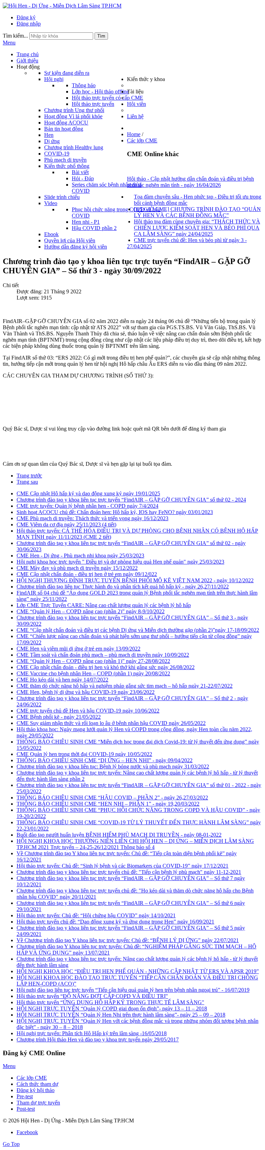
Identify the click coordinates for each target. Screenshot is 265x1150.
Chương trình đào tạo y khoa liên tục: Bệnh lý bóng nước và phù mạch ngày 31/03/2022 (113, 766)
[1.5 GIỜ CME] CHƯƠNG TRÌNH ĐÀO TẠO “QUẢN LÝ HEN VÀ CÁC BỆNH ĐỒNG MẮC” (197, 212)
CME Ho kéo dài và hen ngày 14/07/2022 (62, 680)
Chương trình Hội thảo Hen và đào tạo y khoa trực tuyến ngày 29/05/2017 (98, 1039)
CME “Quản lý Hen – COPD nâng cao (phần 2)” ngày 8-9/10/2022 (91, 611)
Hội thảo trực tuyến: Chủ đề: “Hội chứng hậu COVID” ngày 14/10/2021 (96, 915)
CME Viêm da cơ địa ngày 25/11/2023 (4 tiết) (66, 524)
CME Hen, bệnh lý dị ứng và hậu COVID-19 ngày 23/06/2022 (86, 692)
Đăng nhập (29, 24)
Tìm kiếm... (15, 36)
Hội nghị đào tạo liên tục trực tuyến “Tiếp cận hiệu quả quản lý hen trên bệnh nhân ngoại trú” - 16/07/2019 (133, 990)
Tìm (101, 36)
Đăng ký (26, 17)
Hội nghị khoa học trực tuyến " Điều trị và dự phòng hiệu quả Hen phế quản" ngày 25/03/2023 (120, 562)
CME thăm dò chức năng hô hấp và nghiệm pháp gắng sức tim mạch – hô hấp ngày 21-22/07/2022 (125, 686)
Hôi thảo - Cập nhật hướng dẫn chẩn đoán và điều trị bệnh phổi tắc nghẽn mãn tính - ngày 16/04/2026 (190, 182)
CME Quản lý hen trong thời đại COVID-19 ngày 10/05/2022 (84, 754)
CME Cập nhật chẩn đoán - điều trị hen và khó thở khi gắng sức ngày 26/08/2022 (106, 667)
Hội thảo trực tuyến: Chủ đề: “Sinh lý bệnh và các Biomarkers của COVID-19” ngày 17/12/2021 (122, 866)
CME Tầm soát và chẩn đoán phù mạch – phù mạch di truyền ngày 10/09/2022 (103, 655)
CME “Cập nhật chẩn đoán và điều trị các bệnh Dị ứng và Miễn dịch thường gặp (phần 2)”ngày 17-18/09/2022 (138, 630)
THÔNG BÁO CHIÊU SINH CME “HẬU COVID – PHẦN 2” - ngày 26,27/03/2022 (112, 797)
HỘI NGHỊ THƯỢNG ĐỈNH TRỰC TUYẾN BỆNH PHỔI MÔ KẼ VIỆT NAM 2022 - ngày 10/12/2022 (135, 580)
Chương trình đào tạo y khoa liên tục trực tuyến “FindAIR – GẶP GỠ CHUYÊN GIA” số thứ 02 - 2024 (131, 500)
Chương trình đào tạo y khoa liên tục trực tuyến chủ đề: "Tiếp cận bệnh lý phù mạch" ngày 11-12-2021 (129, 872)
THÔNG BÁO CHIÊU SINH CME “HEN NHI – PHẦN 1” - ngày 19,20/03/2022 (108, 804)
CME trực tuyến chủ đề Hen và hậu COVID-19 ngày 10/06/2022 (88, 711)
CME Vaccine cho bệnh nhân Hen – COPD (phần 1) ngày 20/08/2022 (93, 673)
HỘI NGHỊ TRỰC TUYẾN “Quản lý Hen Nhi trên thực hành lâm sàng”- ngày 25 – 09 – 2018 (121, 1015)
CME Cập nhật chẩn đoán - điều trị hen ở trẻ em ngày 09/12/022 (87, 574)
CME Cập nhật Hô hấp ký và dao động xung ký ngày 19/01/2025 (88, 493)
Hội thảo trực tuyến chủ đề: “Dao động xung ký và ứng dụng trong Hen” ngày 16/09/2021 (115, 922)
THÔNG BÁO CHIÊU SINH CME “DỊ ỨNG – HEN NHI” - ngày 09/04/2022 (105, 760)
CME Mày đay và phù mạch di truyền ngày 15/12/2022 (77, 568)
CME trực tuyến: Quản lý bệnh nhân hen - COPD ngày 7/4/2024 (87, 506)
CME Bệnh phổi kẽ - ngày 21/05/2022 (59, 717)
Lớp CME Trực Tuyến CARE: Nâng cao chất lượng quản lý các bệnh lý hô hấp (104, 605)
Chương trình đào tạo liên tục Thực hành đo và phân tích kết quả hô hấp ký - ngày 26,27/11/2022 (123, 586)
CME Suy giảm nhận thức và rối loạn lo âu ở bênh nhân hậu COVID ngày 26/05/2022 (111, 723)
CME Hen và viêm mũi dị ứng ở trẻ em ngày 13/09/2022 (78, 649)
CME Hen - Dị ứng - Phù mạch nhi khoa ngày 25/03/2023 (80, 555)
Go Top (11, 1144)
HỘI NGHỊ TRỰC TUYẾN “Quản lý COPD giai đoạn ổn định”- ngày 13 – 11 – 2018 (112, 1008)
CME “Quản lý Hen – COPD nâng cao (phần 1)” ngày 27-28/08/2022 (93, 661)
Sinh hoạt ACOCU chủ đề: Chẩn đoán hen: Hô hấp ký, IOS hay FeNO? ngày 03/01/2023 (115, 512)
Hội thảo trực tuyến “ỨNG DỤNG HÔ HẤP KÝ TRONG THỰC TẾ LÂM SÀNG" (110, 1002)
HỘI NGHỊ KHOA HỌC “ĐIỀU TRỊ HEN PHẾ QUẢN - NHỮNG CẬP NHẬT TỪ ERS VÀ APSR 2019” (138, 971)
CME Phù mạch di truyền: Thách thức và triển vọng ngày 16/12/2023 (92, 518)
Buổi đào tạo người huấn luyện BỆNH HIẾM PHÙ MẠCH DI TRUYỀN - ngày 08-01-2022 (119, 835)
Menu (9, 43)
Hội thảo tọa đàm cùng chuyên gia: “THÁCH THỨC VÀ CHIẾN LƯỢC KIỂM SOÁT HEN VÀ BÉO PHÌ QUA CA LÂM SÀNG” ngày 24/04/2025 (197, 228)
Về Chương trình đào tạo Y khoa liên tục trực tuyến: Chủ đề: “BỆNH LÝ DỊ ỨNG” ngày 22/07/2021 (128, 940)
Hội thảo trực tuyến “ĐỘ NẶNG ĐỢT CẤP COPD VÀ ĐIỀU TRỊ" (92, 996)
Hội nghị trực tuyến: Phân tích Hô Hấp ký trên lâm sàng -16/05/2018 (92, 1033)
